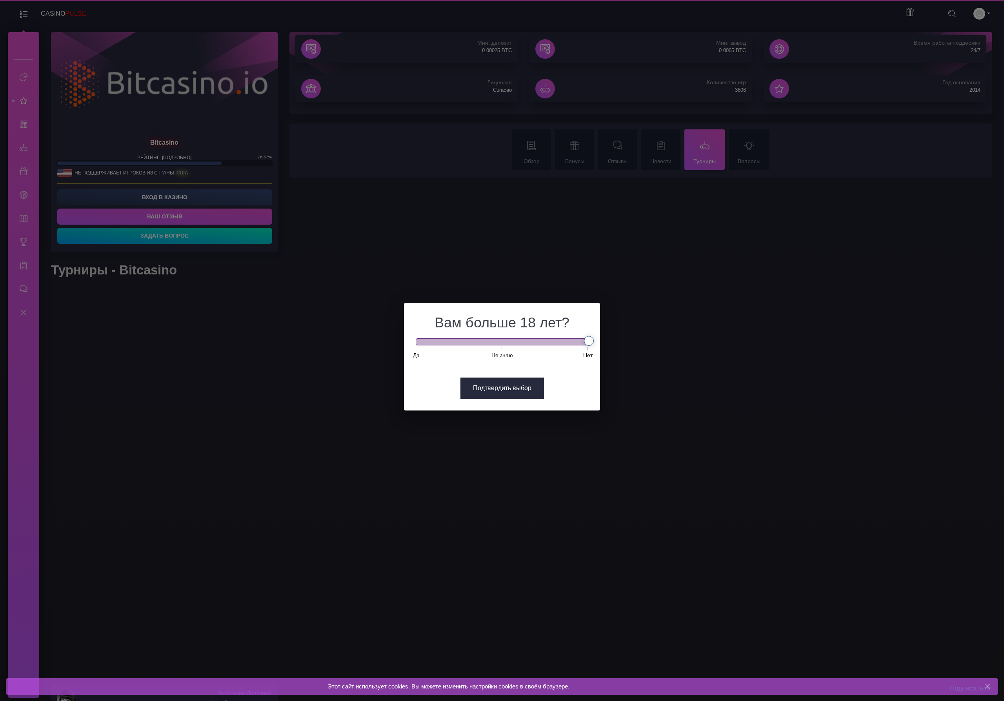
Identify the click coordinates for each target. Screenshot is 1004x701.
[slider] (589, 341)
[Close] (987, 686)
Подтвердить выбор (502, 388)
